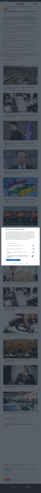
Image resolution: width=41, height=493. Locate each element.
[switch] (33, 245)
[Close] (38, 229)
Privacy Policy (26, 263)
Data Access (20, 263)
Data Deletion (15, 263)
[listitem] (20, 243)
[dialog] (20, 246)
